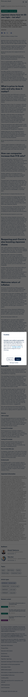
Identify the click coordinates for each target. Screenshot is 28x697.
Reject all (10, 359)
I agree (18, 359)
